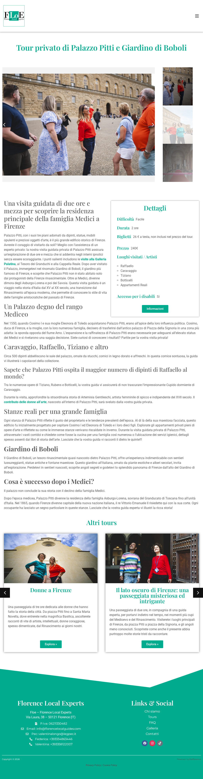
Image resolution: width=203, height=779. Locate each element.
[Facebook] (145, 743)
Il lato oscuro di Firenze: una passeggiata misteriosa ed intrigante (152, 595)
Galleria (152, 728)
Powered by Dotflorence (189, 759)
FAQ (152, 722)
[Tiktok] (160, 743)
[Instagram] (152, 743)
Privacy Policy (93, 765)
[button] (197, 16)
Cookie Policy (110, 765)
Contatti (152, 734)
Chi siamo (152, 711)
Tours (152, 717)
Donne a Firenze (51, 590)
